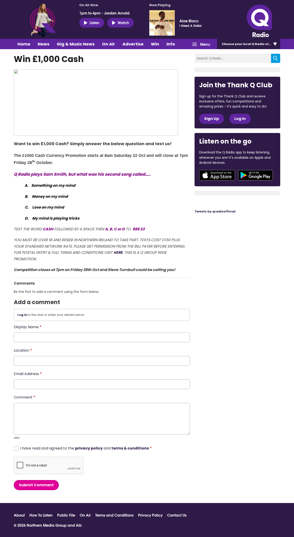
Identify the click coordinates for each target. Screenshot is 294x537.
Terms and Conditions (114, 515)
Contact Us (177, 515)
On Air (108, 44)
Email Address (28, 373)
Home (23, 44)
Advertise (133, 44)
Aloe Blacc (189, 20)
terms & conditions (130, 448)
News (43, 44)
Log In (240, 118)
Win (155, 44)
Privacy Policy (150, 515)
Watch (123, 22)
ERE (119, 252)
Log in (22, 315)
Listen (94, 22)
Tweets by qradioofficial (215, 211)
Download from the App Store (217, 175)
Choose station (250, 44)
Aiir (79, 525)
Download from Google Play (255, 175)
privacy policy (89, 448)
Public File (66, 515)
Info (171, 44)
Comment (24, 397)
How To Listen (41, 515)
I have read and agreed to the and (86, 448)
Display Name (28, 327)
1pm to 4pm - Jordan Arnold (104, 13)
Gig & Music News (76, 44)
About (19, 515)
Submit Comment (36, 485)
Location (23, 350)
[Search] (275, 58)
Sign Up (211, 118)
